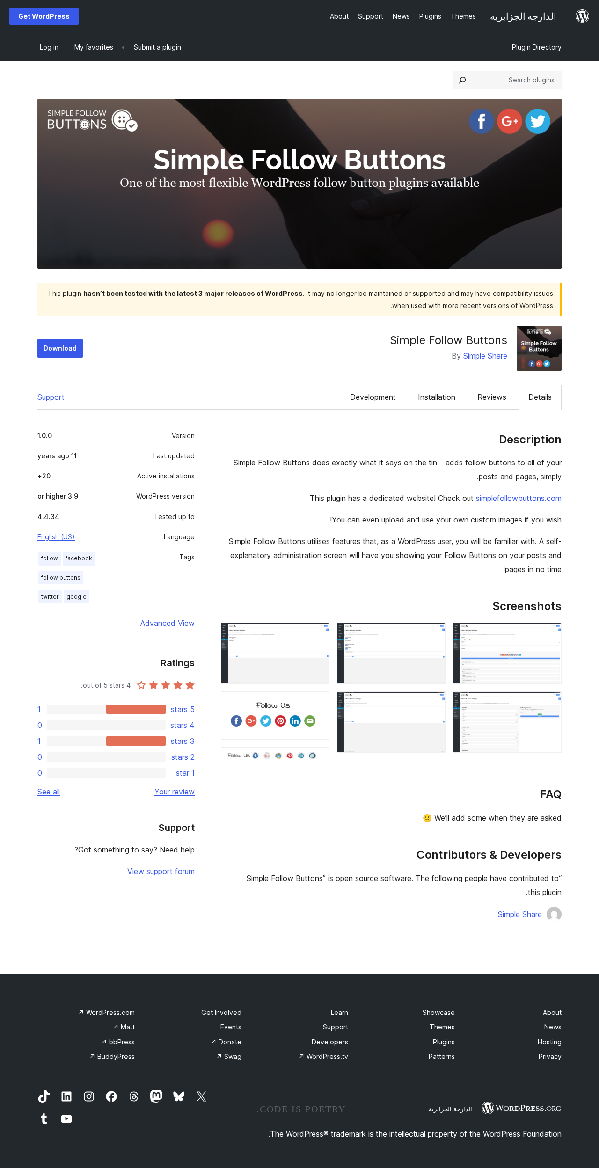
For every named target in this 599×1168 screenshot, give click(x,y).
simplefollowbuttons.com (519, 498)
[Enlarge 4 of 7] (433, 704)
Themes (442, 1027)
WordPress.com (106, 1012)
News (553, 1027)
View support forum (161, 871)
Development (373, 397)
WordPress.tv (323, 1056)
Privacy (550, 1056)
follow (49, 558)
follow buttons (60, 577)
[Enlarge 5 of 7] (316, 635)
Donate (226, 1042)
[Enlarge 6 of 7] (316, 704)
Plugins (444, 1042)
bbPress (118, 1042)
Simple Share (485, 355)
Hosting (550, 1042)
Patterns (442, 1056)
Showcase (439, 1012)
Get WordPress (44, 16)
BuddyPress (112, 1056)
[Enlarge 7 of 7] (316, 759)
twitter (50, 596)
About (552, 1012)
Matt (124, 1027)
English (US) (56, 537)
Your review (174, 791)
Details (540, 397)
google (76, 596)
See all (48, 791)
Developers (330, 1042)
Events (230, 1027)
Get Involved (221, 1012)
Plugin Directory (537, 47)
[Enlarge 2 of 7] (549, 704)
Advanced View (167, 623)
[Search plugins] (462, 80)
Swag (228, 1056)
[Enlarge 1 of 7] (549, 635)
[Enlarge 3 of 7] (433, 635)
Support (51, 397)
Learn (339, 1012)
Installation (436, 397)
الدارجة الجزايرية (450, 1109)
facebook (79, 558)
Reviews (491, 397)
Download (60, 348)
